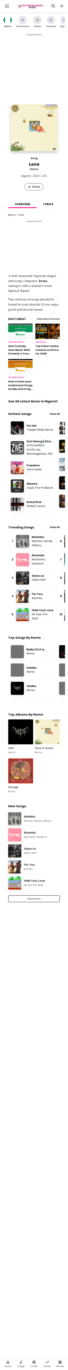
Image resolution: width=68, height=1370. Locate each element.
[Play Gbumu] (17, 486)
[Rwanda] (32, 560)
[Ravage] (20, 770)
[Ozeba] (32, 688)
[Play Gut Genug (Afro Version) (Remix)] (17, 447)
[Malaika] (32, 541)
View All (55, 414)
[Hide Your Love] (32, 614)
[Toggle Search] (53, 6)
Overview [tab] (22, 204)
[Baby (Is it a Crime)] (32, 652)
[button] (62, 6)
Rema (34, 169)
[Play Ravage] (16, 776)
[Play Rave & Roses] (42, 736)
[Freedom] (32, 468)
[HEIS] (20, 731)
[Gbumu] (32, 486)
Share (36, 187)
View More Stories (48, 319)
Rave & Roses (44, 748)
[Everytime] (32, 504)
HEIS (11, 748)
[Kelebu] (32, 670)
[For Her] (32, 428)
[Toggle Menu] (6, 6)
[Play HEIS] (16, 736)
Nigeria (26, 176)
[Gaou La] (32, 578)
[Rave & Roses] (47, 731)
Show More (34, 898)
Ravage (13, 787)
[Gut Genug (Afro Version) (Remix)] (32, 448)
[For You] (32, 596)
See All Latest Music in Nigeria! (33, 401)
